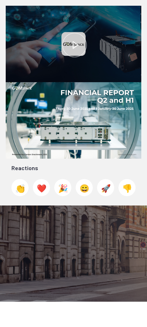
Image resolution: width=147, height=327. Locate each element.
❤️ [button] (41, 188)
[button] (74, 45)
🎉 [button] (63, 188)
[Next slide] (136, 121)
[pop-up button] (120, 71)
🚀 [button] (106, 188)
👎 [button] (127, 188)
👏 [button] (20, 188)
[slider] (73, 60)
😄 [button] (84, 188)
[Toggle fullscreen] (136, 87)
